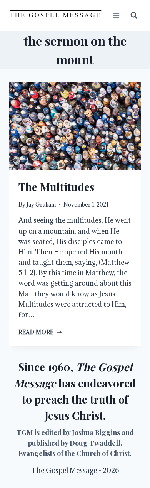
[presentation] (75, 126)
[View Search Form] (134, 15)
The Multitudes (56, 187)
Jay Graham (41, 204)
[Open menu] (116, 15)
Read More (40, 332)
